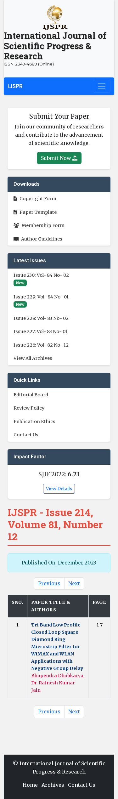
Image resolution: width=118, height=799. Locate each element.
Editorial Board (31, 395)
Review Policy (29, 408)
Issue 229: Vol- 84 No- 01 (41, 297)
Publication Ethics (34, 421)
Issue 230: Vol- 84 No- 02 (41, 275)
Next (74, 583)
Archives (53, 785)
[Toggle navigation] (101, 86)
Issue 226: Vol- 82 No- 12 (41, 345)
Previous (49, 583)
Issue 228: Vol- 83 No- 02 (41, 318)
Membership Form (43, 225)
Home (30, 785)
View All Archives (33, 358)
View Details (59, 488)
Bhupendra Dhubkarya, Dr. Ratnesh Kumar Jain (57, 683)
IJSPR (15, 86)
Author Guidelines (41, 239)
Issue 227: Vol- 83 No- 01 (40, 331)
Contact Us (26, 435)
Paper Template (38, 212)
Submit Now (56, 158)
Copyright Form (38, 198)
